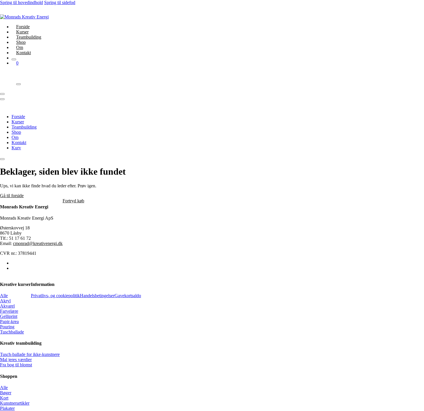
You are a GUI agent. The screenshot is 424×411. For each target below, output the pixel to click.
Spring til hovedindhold (21, 2)
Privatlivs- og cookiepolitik (55, 295)
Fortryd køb (73, 200)
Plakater (7, 408)
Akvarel (7, 305)
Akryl (5, 300)
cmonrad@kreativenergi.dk (38, 243)
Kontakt (23, 52)
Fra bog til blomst (16, 364)
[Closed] (2, 159)
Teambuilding (28, 37)
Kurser (22, 31)
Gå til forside (12, 195)
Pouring (7, 326)
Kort (4, 397)
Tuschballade (12, 331)
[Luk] (14, 59)
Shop (21, 42)
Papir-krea (9, 321)
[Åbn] (2, 94)
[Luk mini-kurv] (18, 84)
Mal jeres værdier (16, 359)
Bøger (5, 392)
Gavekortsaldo (128, 295)
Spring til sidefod (59, 2)
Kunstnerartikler (14, 403)
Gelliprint (8, 316)
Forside (23, 26)
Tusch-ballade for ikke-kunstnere (30, 354)
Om (19, 47)
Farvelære (9, 311)
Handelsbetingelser (97, 295)
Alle (4, 295)
